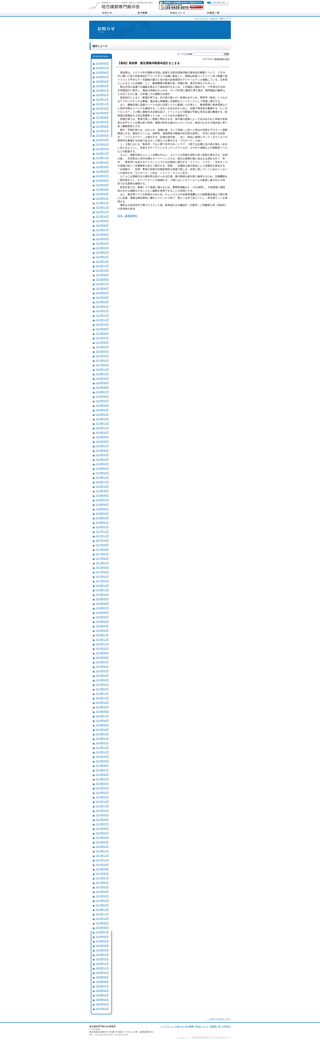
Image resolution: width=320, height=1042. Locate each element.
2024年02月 (102, 198)
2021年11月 (102, 319)
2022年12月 (102, 261)
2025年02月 (102, 144)
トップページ (218, 2)
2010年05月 (102, 941)
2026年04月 (102, 81)
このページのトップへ (220, 1019)
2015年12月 (102, 639)
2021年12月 (102, 315)
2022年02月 (102, 306)
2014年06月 (102, 720)
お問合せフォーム (196, 6)
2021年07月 (102, 337)
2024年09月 (102, 166)
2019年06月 (102, 450)
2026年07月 (102, 67)
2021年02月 (102, 360)
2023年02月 (102, 252)
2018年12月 (102, 477)
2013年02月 (102, 792)
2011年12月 (102, 855)
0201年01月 (102, 1008)
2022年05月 (102, 292)
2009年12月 (102, 963)
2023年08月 (102, 225)
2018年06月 (102, 504)
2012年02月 (102, 846)
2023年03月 (102, 247)
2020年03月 (102, 409)
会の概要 (142, 13)
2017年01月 (102, 581)
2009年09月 (102, 977)
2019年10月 (102, 432)
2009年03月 (102, 1004)
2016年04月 (102, 621)
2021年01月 (102, 364)
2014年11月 (102, 698)
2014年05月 (102, 725)
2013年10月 (102, 756)
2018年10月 (102, 486)
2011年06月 (102, 882)
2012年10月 (102, 810)
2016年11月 (102, 590)
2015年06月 (102, 666)
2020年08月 (102, 387)
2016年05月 (102, 617)
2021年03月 (102, 355)
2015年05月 (102, 671)
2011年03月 (102, 896)
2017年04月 (102, 567)
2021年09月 (102, 328)
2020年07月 (102, 391)
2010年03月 (102, 950)
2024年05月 (102, 184)
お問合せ (226, 1026)
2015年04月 (102, 675)
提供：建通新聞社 (128, 215)
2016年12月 (102, 585)
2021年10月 (102, 324)
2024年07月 (102, 175)
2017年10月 (102, 540)
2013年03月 (102, 788)
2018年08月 (102, 495)
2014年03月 (102, 734)
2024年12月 (102, 153)
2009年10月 (102, 972)
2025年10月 (102, 108)
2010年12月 (102, 909)
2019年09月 (102, 436)
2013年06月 (102, 774)
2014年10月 (102, 702)
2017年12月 (102, 531)
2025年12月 (102, 99)
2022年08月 (102, 279)
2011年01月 (102, 905)
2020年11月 (102, 373)
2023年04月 (102, 243)
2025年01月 (102, 148)
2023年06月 (102, 234)
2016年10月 (102, 594)
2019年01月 (102, 472)
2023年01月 (102, 256)
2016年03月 (102, 626)
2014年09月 (102, 707)
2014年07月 (102, 716)
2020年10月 (102, 378)
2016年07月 (102, 608)
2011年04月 (102, 891)
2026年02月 (102, 90)
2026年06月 (102, 72)
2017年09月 (102, 545)
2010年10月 (102, 918)
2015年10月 (102, 648)
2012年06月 (102, 828)
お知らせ (107, 13)
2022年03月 (102, 301)
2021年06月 (102, 342)
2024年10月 (102, 162)
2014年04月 (102, 729)
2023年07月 (102, 229)
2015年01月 (102, 689)
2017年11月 (102, 536)
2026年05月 (102, 76)
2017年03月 (102, 572)
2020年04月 (102, 405)
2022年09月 (102, 274)
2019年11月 (102, 427)
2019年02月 (102, 468)
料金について (177, 13)
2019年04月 (102, 459)
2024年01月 (102, 202)
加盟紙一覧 (213, 13)
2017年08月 (102, 549)
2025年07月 (102, 121)
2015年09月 (102, 653)
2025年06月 (102, 126)
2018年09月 (102, 490)
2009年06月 (102, 990)
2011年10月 (102, 864)
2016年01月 (102, 635)
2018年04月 (102, 513)
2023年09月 (102, 220)
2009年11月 (102, 968)
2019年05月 (102, 454)
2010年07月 (102, 932)
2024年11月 (102, 157)
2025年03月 (102, 139)
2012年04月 (102, 837)
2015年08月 (102, 657)
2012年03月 (102, 842)
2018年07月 (102, 499)
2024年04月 (102, 189)
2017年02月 (102, 576)
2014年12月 (102, 693)
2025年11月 (102, 103)
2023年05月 (102, 238)
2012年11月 (102, 806)
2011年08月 (102, 873)
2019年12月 (102, 423)
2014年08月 (102, 711)
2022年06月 (102, 288)
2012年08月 (102, 819)
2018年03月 (102, 517)
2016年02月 (102, 630)
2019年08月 (102, 441)
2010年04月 (102, 945)
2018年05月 (102, 508)
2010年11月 (102, 914)
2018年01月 (102, 527)
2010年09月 (102, 923)
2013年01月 (102, 797)
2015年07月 (102, 662)
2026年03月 (102, 85)
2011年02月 (102, 900)
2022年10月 (102, 270)
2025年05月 (102, 130)
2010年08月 (102, 927)
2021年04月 (102, 351)
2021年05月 (102, 346)
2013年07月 (102, 770)
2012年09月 (102, 815)
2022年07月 (102, 283)
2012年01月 (102, 851)
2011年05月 (102, 887)
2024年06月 (102, 180)
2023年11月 (102, 211)
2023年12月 (102, 207)
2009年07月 (102, 986)
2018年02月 (102, 522)
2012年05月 (102, 833)
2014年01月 (102, 743)
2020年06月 (102, 396)
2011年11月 (102, 860)
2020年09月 (102, 382)
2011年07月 (102, 878)
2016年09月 (102, 599)
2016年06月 (102, 612)
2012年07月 (102, 824)
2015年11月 (102, 644)
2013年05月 (102, 779)
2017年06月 (102, 558)
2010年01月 (102, 959)
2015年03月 (102, 680)
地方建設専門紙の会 (121, 6)
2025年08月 (102, 117)
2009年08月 (102, 981)
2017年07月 (102, 554)
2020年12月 (102, 369)
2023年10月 (102, 216)
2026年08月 (102, 63)
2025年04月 (102, 135)
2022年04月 (102, 297)
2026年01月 (102, 94)
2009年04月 (102, 999)
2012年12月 (102, 801)
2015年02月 (102, 684)
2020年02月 (102, 414)
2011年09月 (102, 869)
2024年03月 (102, 193)
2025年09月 (102, 112)
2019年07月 (102, 445)
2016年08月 (102, 603)
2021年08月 (102, 333)
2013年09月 (102, 761)
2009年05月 (102, 995)
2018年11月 (102, 481)
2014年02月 (102, 738)
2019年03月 (102, 463)
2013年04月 (102, 783)
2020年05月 (102, 400)
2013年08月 (102, 765)
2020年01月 (102, 418)
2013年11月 (102, 752)
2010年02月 (102, 954)
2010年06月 (102, 936)
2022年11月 (102, 265)
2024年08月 (102, 171)
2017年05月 (102, 563)
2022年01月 (102, 310)
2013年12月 (102, 747)
